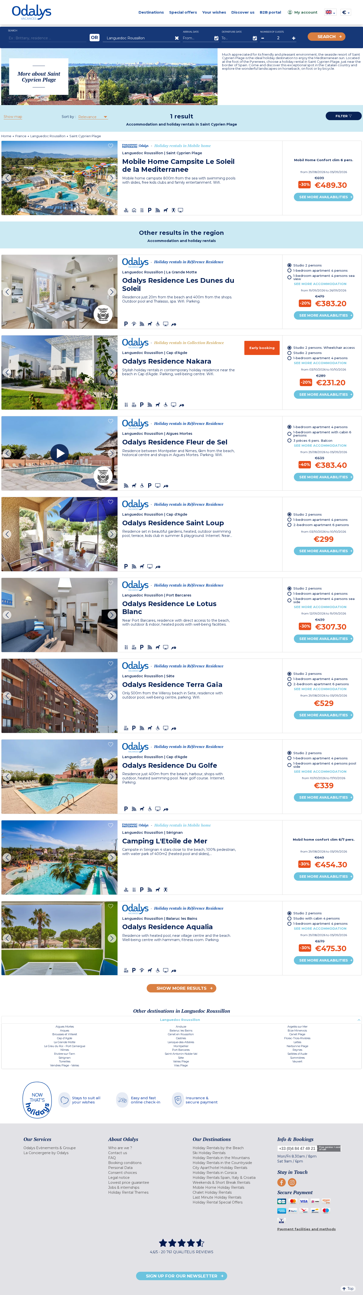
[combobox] (93, 117)
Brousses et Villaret (64, 1034)
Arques (64, 1030)
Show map (13, 116)
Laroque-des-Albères (181, 1042)
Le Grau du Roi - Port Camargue (64, 1046)
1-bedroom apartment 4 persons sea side (324, 600)
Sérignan (65, 1057)
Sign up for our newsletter (181, 1275)
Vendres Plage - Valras (64, 1065)
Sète (181, 1057)
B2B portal (270, 12)
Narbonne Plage (297, 1046)
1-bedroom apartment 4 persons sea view (324, 277)
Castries (181, 1038)
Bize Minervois (297, 1030)
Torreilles (64, 1061)
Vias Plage (181, 1065)
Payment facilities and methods (306, 1229)
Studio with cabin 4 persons (316, 918)
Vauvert (297, 1061)
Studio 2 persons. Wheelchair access (324, 348)
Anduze (181, 1026)
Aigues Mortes (65, 1026)
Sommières (297, 1057)
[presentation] (7, 178)
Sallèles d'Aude (297, 1053)
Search (327, 36)
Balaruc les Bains (181, 1030)
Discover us (243, 12)
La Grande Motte (64, 1042)
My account (305, 12)
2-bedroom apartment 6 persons (321, 525)
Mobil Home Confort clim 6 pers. (323, 160)
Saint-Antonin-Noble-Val (181, 1053)
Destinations (151, 12)
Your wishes (214, 12)
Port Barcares (181, 1050)
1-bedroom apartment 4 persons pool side (324, 764)
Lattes (297, 1042)
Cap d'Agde (64, 1038)
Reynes (297, 1050)
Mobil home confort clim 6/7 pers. (324, 839)
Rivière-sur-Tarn (64, 1053)
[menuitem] (59, 1147)
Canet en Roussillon (181, 1034)
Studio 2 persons (307, 265)
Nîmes (64, 1050)
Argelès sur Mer (297, 1026)
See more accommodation (320, 284)
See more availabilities (323, 197)
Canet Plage (297, 1034)
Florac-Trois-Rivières (297, 1038)
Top (350, 1288)
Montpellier (181, 1046)
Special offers (183, 12)
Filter (342, 116)
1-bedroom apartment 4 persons (320, 270)
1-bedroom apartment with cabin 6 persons (322, 433)
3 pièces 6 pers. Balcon (312, 440)
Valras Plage (181, 1061)
